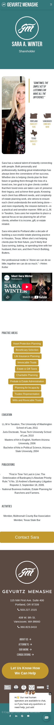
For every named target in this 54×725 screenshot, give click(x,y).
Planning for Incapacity (27, 387)
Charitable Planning (27, 375)
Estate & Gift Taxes (27, 369)
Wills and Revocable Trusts (27, 400)
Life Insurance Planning (27, 356)
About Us (24, 639)
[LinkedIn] (16, 716)
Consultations (24, 654)
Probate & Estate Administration (27, 381)
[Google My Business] (22, 716)
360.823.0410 (28, 627)
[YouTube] (28, 716)
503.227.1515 (28, 609)
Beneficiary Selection (27, 350)
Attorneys (24, 644)
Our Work (23, 649)
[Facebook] (10, 716)
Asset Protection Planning (27, 343)
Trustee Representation (27, 394)
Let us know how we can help (25, 670)
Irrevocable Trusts (27, 362)
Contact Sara (27, 537)
